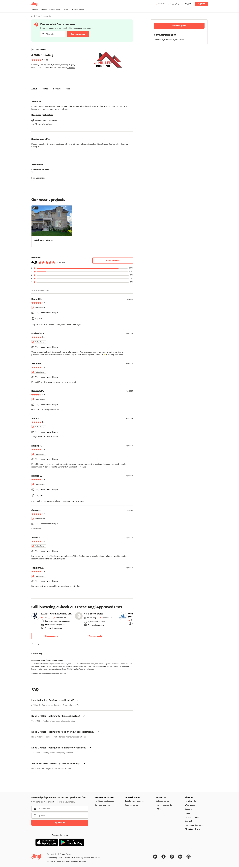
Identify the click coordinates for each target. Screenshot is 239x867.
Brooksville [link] (46, 16)
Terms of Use (52, 854)
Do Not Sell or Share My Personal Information (82, 857)
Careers (188, 809)
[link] (51, 621)
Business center (131, 805)
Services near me (102, 805)
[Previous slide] (32, 643)
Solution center (163, 801)
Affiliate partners (192, 829)
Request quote (51, 636)
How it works (190, 801)
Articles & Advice (77, 10)
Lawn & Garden (55, 10)
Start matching (78, 34)
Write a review (113, 260)
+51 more (71, 68)
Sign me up (60, 822)
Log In (188, 3)
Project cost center (164, 805)
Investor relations (193, 817)
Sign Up (201, 3)
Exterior (43, 10)
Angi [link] (33, 16)
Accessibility (54, 858)
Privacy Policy (65, 854)
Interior (35, 10)
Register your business (134, 801)
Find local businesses (104, 801)
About (34, 88)
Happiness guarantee (194, 825)
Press (187, 813)
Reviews (57, 88)
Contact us (190, 821)
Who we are (190, 805)
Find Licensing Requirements (78, 669)
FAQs (158, 809)
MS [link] (38, 16)
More (66, 10)
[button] (51, 226)
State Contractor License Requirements (47, 660)
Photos (45, 88)
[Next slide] (38, 643)
